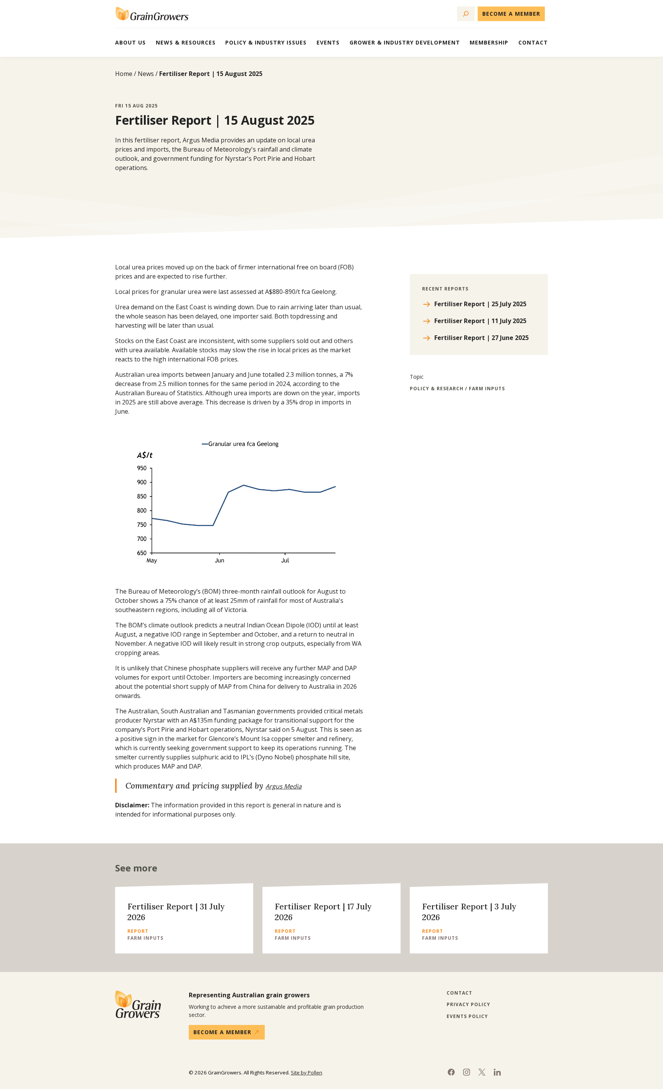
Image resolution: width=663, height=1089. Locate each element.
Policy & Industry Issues (266, 42)
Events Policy (467, 1016)
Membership (489, 42)
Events (328, 42)
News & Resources (186, 42)
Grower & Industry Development (405, 42)
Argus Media (284, 786)
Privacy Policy (468, 1004)
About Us (130, 42)
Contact (533, 42)
